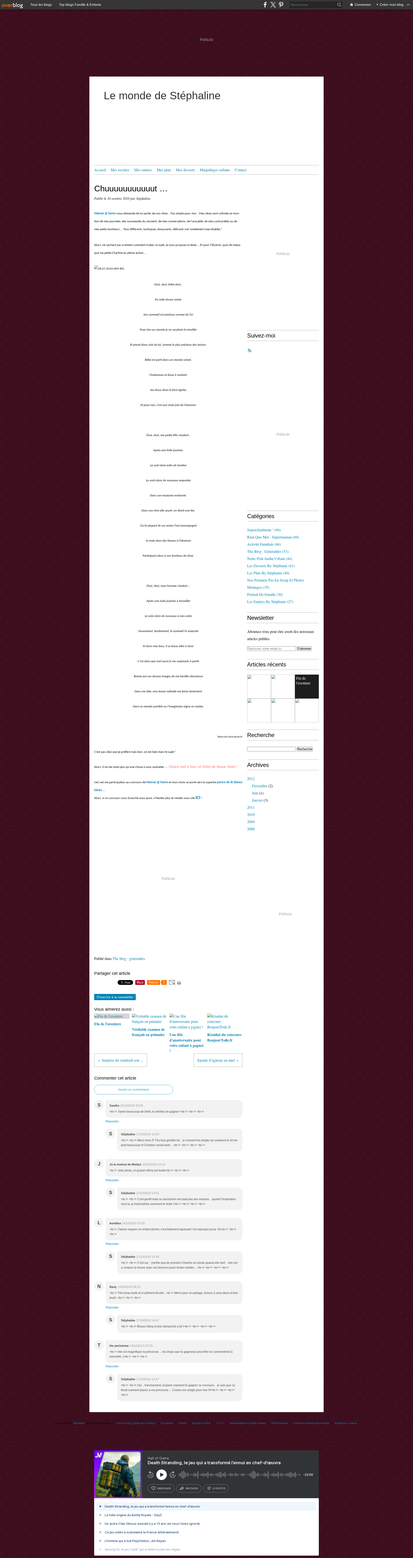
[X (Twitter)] (273, 4)
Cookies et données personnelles (311, 1423)
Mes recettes (120, 169)
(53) (267, 551)
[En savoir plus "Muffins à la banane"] (259, 687)
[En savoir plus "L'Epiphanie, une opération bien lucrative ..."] (283, 710)
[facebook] (265, 4)
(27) (270, 601)
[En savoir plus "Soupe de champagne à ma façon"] (283, 687)
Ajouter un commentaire (133, 1089)
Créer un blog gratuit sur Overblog (135, 1423)
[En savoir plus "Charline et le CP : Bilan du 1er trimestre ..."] (259, 710)
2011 (251, 807)
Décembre (259, 785)
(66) (264, 544)
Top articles (166, 1423)
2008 (251, 828)
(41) (271, 565)
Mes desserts (185, 169)
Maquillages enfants (215, 169)
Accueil (100, 169)
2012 (251, 778)
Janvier (257, 800)
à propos (219, 1488)
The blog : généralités (129, 958)
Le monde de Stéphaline (162, 95)
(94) (264, 529)
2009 (251, 821)
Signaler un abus (202, 1423)
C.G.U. (221, 1423)
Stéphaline (79, 1423)
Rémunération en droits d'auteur (248, 1423)
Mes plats (164, 169)
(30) (265, 594)
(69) (273, 536)
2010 (251, 814)
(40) (268, 572)
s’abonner (164, 1488)
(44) (269, 558)
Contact (240, 169)
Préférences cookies (346, 1423)
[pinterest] (281, 4)
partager (191, 1488)
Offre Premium (279, 1423)
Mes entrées (143, 169)
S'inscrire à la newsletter (115, 997)
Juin (255, 792)
